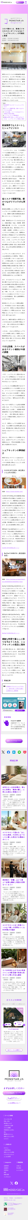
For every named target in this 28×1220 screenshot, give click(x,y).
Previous (4, 1025)
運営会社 (6, 1198)
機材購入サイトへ (8, 1134)
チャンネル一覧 (8, 1119)
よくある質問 (7, 1156)
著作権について (8, 1123)
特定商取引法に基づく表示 (10, 1200)
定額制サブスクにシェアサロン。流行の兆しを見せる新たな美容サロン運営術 (15, 688)
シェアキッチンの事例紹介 (11, 115)
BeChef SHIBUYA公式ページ (11, 633)
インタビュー (7, 1176)
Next (24, 1025)
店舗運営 (6, 1168)
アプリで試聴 (19, 1023)
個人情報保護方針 (18, 1198)
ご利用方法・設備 (8, 1125)
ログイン (6, 1147)
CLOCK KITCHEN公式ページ (10, 548)
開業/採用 (6, 1174)
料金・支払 (7, 1121)
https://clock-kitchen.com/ (14, 491)
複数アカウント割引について (9, 1137)
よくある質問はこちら (13, 1102)
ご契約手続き (7, 1150)
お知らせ (18, 1165)
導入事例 (18, 1168)
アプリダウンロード (9, 1154)
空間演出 (6, 1170)
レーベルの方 (19, 1170)
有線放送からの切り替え (9, 1131)
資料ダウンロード (14, 1098)
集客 (5, 1172)
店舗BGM (6, 1165)
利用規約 (11, 1198)
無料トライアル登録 (9, 1152)
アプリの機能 (7, 1127)
